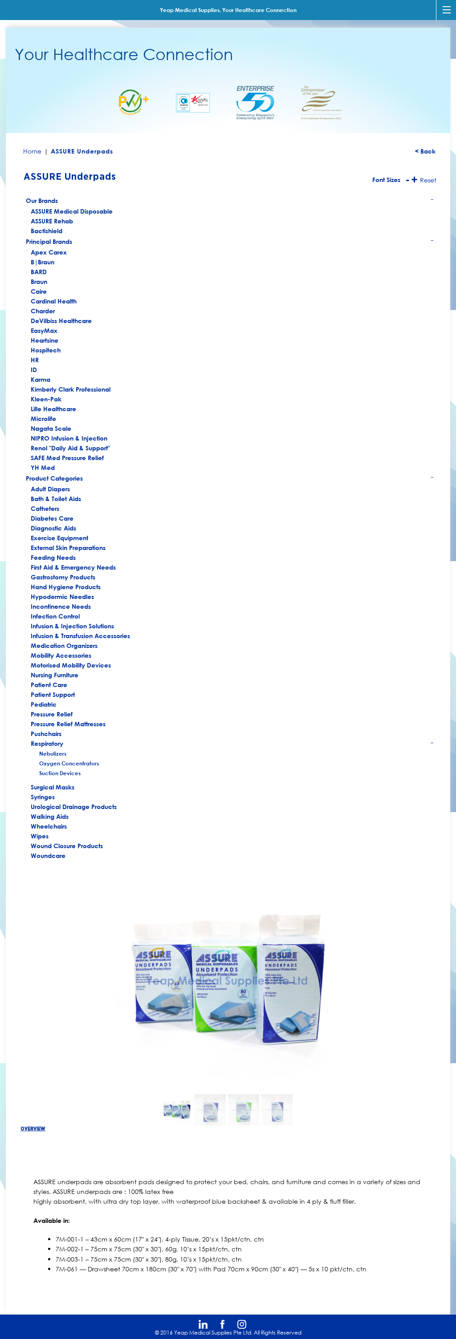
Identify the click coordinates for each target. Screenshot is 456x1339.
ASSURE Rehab (52, 221)
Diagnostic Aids (53, 528)
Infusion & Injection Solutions (72, 626)
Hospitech (46, 350)
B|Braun (42, 262)
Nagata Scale (51, 428)
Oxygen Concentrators (69, 763)
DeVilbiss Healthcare (61, 320)
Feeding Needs (53, 557)
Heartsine (44, 340)
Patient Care (49, 684)
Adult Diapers (50, 489)
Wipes (40, 836)
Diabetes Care (52, 518)
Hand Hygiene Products (66, 587)
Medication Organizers (64, 645)
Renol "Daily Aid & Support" (70, 448)
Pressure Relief (52, 714)
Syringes (43, 797)
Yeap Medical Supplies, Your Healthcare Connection (228, 9)
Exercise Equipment (59, 538)
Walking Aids (50, 816)
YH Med (43, 467)
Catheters (45, 508)
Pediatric (44, 704)
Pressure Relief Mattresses (68, 724)
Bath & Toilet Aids (56, 498)
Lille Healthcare (53, 409)
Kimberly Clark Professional (70, 389)
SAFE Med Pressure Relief (67, 457)
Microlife (43, 418)
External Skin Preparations (68, 547)
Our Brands (230, 201)
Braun (39, 281)
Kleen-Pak (46, 399)
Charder (43, 311)
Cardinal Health (54, 301)
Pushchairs (46, 733)
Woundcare (48, 855)
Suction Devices (60, 773)
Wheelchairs (49, 826)
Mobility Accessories (61, 655)
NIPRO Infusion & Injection (69, 438)
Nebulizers (52, 753)
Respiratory (233, 744)
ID (34, 369)
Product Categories (230, 479)
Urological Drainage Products (74, 806)
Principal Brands (230, 242)
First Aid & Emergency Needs (73, 567)
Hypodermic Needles (62, 596)
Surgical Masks (52, 787)
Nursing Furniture (54, 675)
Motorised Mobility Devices (71, 665)
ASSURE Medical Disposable (72, 211)
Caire (39, 291)
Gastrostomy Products (63, 577)
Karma (40, 379)
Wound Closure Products (67, 846)
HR (35, 360)
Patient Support (53, 694)
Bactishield (46, 231)
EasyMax (44, 330)
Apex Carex (49, 252)
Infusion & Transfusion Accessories (80, 635)
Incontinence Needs (61, 606)
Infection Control (55, 616)
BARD (39, 271)
